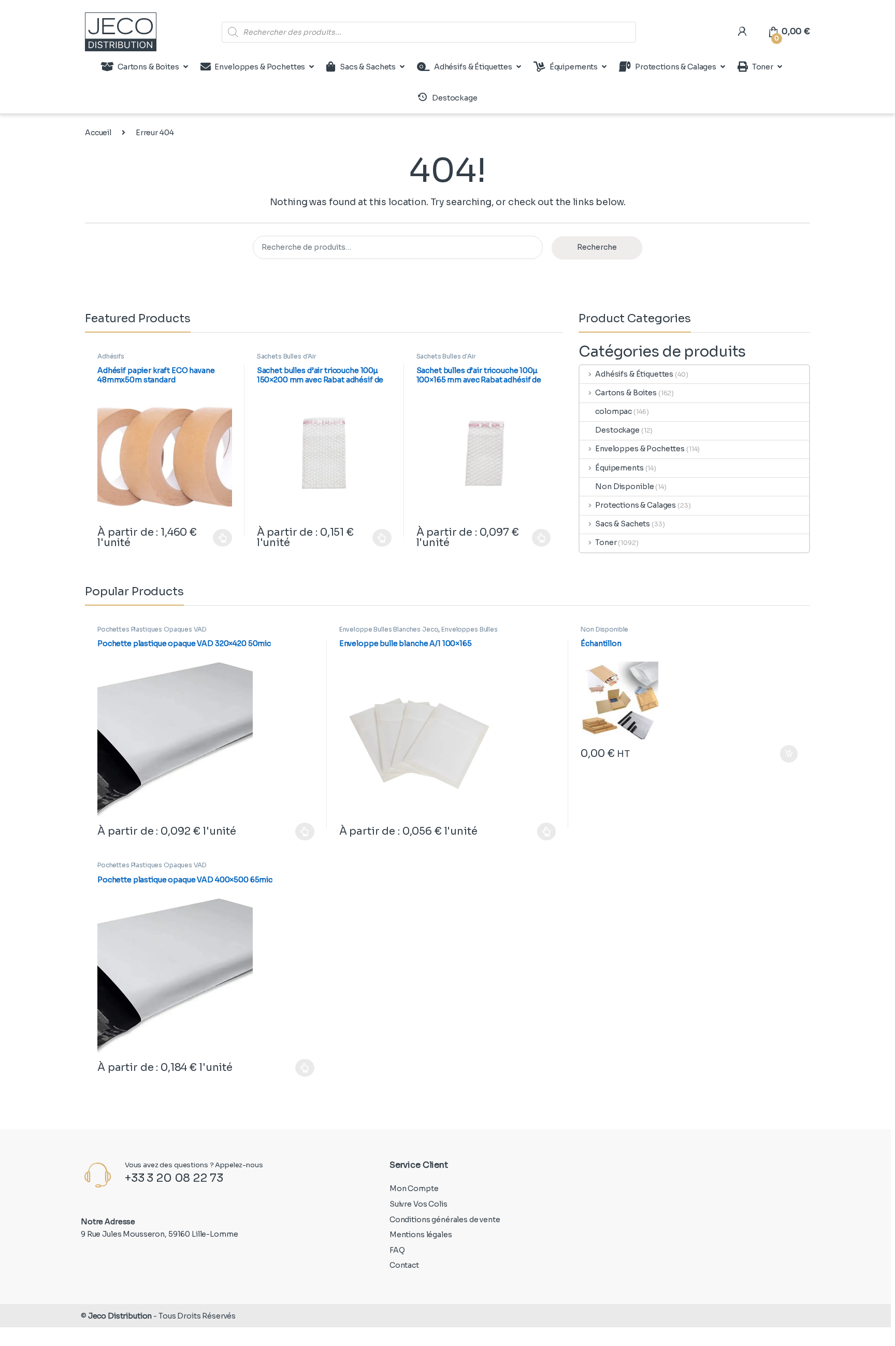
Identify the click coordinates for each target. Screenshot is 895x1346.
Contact (404, 1265)
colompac (613, 411)
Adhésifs (110, 356)
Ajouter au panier (784, 754)
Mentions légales (420, 1234)
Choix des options (217, 538)
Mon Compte (414, 1188)
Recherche (597, 247)
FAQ (397, 1250)
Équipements (574, 66)
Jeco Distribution (120, 1316)
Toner (762, 66)
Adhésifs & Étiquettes (473, 66)
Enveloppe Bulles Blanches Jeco (389, 629)
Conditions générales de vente (444, 1219)
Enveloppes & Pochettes (259, 66)
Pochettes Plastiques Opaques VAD (152, 629)
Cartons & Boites (148, 66)
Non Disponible (624, 486)
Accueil (98, 132)
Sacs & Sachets (368, 66)
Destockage (617, 430)
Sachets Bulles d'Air (286, 356)
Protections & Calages (675, 66)
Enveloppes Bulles (469, 629)
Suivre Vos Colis (418, 1204)
